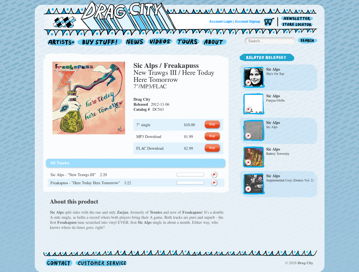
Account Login (220, 22)
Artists (59, 42)
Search (308, 41)
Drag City (142, 99)
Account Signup (247, 22)
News (135, 42)
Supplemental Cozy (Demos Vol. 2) (290, 180)
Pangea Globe (275, 100)
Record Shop (100, 42)
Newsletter (298, 19)
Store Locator (298, 24)
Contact (59, 263)
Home (113, 15)
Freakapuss (181, 65)
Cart (269, 22)
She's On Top (275, 73)
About (214, 42)
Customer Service (101, 263)
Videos (160, 42)
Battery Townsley (277, 153)
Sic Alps (146, 65)
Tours (187, 42)
